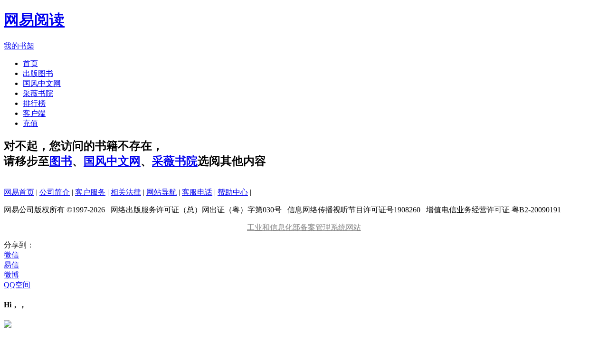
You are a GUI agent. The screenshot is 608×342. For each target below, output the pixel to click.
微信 (11, 255)
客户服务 (90, 192)
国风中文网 (42, 83)
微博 (11, 275)
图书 (60, 161)
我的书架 (19, 46)
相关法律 (126, 192)
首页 (30, 63)
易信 (11, 265)
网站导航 (161, 192)
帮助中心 (233, 192)
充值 (30, 123)
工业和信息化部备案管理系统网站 (304, 227)
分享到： (19, 245)
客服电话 (197, 192)
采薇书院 (38, 93)
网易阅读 (34, 19)
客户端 (34, 113)
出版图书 (38, 73)
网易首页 (19, 192)
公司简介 (54, 192)
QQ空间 (17, 285)
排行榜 (34, 103)
